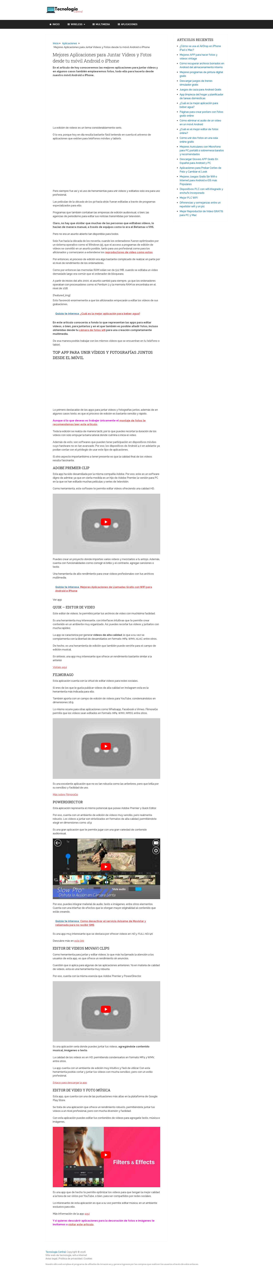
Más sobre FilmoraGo (65, 794)
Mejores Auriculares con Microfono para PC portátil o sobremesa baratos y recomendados (202, 150)
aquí (87, 1213)
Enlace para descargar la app (70, 1082)
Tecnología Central (56, 1252)
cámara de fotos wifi (92, 330)
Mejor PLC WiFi (189, 197)
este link (79, 940)
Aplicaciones (129, 24)
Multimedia (102, 24)
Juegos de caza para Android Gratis (200, 89)
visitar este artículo (81, 1224)
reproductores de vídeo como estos (129, 252)
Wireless (76, 24)
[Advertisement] (106, 102)
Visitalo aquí (60, 667)
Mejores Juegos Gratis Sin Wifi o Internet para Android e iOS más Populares (198, 180)
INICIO (56, 24)
